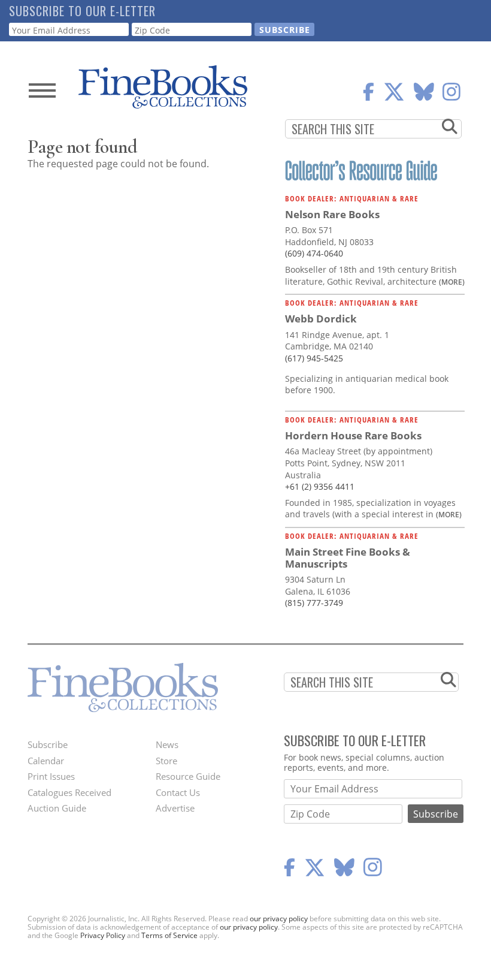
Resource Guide (188, 776)
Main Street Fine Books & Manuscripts (347, 558)
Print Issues (51, 776)
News (167, 744)
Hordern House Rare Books (353, 435)
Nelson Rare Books (332, 214)
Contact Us (178, 792)
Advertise (175, 808)
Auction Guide (57, 808)
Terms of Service (169, 935)
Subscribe (48, 744)
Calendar (46, 761)
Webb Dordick (321, 318)
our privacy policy (279, 918)
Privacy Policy (102, 935)
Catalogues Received (69, 792)
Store (166, 761)
